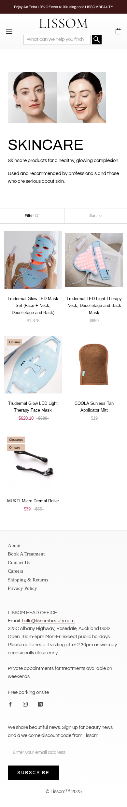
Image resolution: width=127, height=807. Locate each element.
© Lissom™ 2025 (64, 791)
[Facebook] (10, 704)
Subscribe (33, 772)
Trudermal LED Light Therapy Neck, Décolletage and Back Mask (94, 305)
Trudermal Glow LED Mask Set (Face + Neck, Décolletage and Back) (32, 305)
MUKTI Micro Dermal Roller (33, 500)
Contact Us (19, 562)
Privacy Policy (22, 588)
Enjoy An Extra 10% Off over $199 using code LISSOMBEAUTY (63, 7)
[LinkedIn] (40, 704)
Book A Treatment (26, 553)
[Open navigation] (9, 31)
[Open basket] (118, 31)
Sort (93, 215)
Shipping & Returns (28, 579)
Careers (15, 571)
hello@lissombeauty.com (48, 620)
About (14, 545)
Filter (32, 215)
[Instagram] (25, 704)
